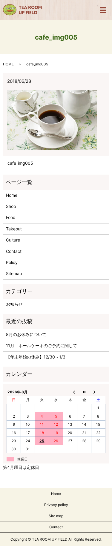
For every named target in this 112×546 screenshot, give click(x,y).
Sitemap (14, 273)
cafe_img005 (20, 163)
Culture (13, 239)
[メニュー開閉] (103, 10)
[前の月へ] (70, 392)
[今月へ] (84, 392)
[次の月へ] (98, 392)
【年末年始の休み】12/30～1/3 (35, 356)
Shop (11, 206)
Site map (56, 516)
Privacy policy (56, 504)
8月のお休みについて (26, 334)
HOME (8, 64)
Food (11, 217)
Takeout (14, 228)
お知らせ (14, 304)
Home (11, 195)
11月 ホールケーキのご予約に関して (41, 345)
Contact (14, 251)
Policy (12, 262)
